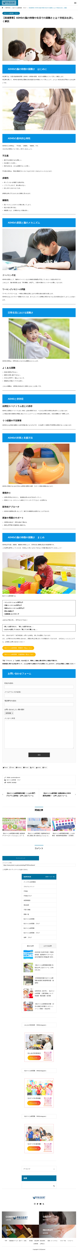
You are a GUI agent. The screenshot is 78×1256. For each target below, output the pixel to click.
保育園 (31, 1240)
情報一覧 (26, 914)
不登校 (26, 891)
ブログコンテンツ (29, 886)
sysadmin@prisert (15, 777)
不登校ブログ (28, 896)
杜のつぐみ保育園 (29, 919)
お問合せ (42, 1243)
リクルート (70, 1240)
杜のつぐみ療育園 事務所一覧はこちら (18, 648)
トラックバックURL (7, 862)
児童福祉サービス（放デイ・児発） (18, 1240)
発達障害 (9, 782)
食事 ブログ (28, 937)
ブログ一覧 (63, 1240)
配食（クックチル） (53, 1240)
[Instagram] (34, 1204)
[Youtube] (40, 1204)
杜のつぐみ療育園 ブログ (11, 13)
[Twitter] (37, 1204)
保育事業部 (27, 900)
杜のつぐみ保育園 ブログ (32, 923)
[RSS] (43, 1204)
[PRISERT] (9, 3)
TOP (6, 1240)
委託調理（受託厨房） (40, 1240)
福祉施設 (14, 782)
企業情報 (35, 1243)
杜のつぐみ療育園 (29, 928)
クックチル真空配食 (30, 882)
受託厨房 (26, 905)
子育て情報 (27, 909)
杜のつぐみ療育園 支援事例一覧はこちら (19, 654)
